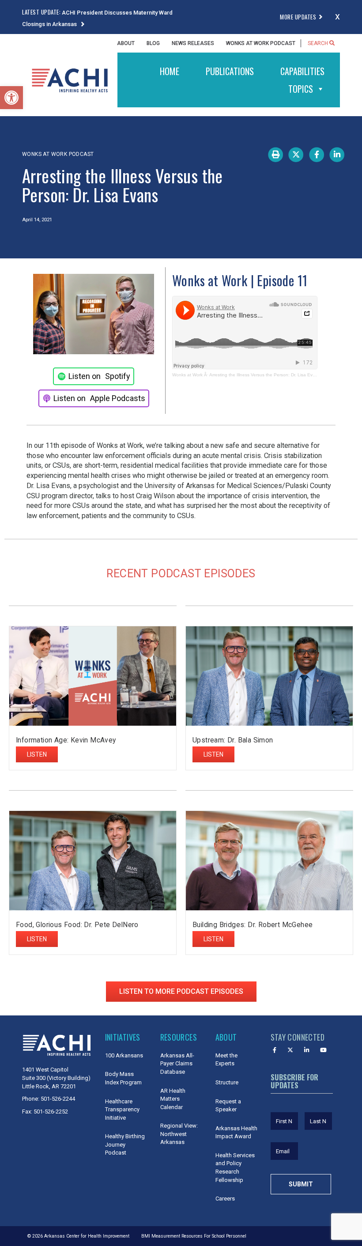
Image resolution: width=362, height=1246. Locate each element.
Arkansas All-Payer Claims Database (177, 1063)
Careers (225, 1198)
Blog (153, 43)
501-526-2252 (51, 1111)
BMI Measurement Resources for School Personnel (193, 1236)
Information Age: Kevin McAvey (66, 740)
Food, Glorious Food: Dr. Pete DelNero (78, 925)
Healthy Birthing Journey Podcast (125, 1144)
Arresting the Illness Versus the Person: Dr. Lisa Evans (264, 374)
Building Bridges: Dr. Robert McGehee (252, 925)
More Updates (298, 16)
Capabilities (302, 71)
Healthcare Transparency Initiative (122, 1109)
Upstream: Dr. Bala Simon (232, 740)
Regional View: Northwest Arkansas (179, 1133)
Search (318, 43)
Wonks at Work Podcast (260, 43)
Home (169, 71)
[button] (11, 97)
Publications (230, 71)
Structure (226, 1082)
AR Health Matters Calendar (172, 1098)
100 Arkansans (124, 1055)
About (126, 43)
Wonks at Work (187, 374)
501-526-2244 (58, 1098)
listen (37, 754)
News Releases (193, 43)
